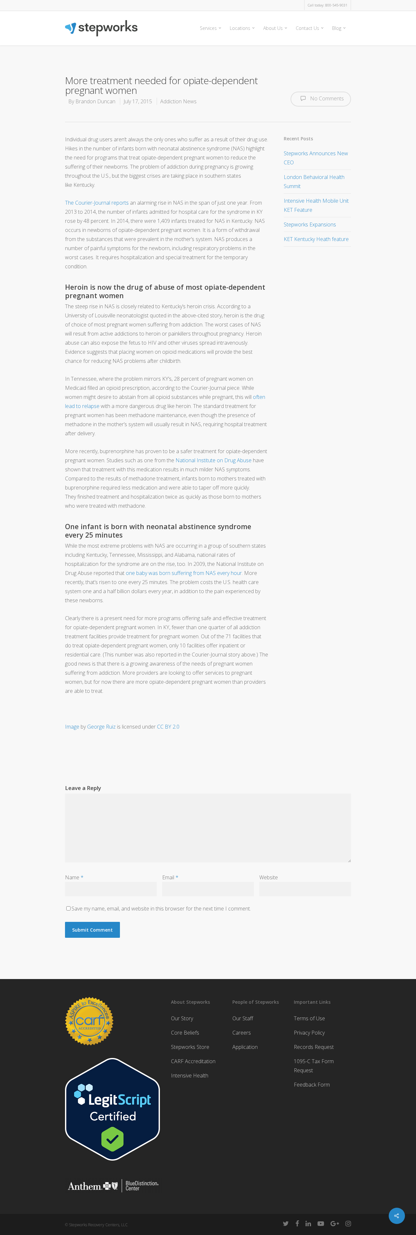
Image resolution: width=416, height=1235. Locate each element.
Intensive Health (189, 1075)
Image (72, 726)
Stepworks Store (190, 1046)
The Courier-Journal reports (97, 202)
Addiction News (178, 101)
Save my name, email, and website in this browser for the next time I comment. (161, 908)
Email (170, 877)
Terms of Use (309, 1018)
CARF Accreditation (193, 1061)
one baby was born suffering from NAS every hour (184, 573)
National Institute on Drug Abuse (214, 460)
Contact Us (307, 28)
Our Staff (242, 1018)
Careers (241, 1032)
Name (74, 877)
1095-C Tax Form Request (314, 1066)
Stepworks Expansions (310, 224)
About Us (273, 28)
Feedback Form (312, 1084)
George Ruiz (101, 726)
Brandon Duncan (95, 101)
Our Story (182, 1018)
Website (268, 877)
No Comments (326, 98)
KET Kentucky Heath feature (316, 239)
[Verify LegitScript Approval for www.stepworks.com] (112, 1163)
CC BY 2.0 (168, 726)
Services (208, 28)
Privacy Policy (309, 1032)
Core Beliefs (185, 1032)
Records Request (314, 1046)
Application (245, 1046)
